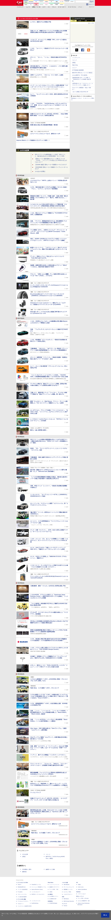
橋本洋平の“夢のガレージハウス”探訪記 (82, 72)
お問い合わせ (32, 907)
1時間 (73, 20)
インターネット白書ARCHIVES (25, 901)
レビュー (74, 67)
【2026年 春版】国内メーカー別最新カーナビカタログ (51, 159)
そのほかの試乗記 (40, 166)
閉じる (105, 915)
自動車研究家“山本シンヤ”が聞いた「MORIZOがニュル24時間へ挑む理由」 (81, 79)
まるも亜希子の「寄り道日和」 (80, 75)
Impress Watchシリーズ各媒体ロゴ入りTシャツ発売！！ (33, 140)
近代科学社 (50, 896)
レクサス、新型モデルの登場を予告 (40, 22)
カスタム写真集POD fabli (84, 896)
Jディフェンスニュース (69, 882)
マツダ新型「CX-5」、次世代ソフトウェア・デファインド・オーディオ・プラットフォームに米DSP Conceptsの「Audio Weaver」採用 (48, 226)
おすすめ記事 (24, 145)
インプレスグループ (77, 907)
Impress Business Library (37, 884)
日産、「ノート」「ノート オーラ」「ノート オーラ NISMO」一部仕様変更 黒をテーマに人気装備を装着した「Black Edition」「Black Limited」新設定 (49, 707)
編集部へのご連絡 (50, 907)
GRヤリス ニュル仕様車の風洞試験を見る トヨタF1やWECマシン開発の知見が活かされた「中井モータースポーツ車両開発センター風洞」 (49, 436)
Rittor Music (50, 877)
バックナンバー (76, 57)
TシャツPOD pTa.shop (83, 893)
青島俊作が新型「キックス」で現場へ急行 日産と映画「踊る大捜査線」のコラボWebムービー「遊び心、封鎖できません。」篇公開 (49, 192)
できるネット (21, 898)
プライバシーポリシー (61, 907)
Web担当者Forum (22, 882)
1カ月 (92, 20)
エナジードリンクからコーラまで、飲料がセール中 (45, 133)
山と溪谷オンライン (53, 891)
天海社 (79, 879)
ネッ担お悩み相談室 (22, 892)
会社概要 (69, 907)
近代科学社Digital (53, 898)
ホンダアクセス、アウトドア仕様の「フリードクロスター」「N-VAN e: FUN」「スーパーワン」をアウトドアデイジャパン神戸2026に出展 (49, 407)
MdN (63, 892)
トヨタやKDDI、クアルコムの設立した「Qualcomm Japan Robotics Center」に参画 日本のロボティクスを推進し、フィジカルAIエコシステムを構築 (49, 591)
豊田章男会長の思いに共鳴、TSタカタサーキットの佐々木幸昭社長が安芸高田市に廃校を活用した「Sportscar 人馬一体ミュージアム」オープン (49, 806)
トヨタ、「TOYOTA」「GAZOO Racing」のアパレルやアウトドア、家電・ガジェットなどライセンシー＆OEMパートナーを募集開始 (48, 105)
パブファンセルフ (82, 889)
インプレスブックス (36, 896)
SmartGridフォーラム (36, 879)
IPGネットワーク (80, 891)
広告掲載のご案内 (41, 907)
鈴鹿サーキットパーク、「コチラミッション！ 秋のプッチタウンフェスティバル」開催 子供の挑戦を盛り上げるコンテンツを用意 (48, 244)
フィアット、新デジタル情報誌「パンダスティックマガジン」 (48, 750)
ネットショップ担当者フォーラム (39, 882)
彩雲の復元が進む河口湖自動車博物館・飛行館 (44, 125)
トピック (74, 60)
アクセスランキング (79, 18)
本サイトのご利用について (22, 907)
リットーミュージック (54, 879)
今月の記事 (25, 849)
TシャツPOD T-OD (53, 884)
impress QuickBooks (82, 884)
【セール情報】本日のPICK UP (80, 91)
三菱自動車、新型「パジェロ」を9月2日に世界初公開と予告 (48, 581)
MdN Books (66, 894)
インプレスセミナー (36, 887)
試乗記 (74, 62)
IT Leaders (20, 887)
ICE (77, 877)
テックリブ (64, 898)
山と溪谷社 (50, 889)
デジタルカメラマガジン (23, 896)
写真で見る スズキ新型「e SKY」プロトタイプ (44, 683)
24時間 (79, 20)
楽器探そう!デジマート (54, 882)
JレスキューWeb (67, 887)
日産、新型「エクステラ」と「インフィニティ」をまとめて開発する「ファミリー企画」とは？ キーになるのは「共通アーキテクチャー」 (49, 742)
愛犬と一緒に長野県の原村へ (38, 425)
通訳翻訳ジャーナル (68, 884)
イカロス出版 (65, 877)
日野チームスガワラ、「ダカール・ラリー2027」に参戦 (46, 75)
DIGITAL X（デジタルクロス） (38, 889)
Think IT (19, 879)
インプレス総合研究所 (22, 884)
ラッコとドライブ (35, 787)
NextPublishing (35, 898)
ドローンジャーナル (22, 889)
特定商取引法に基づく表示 (89, 907)
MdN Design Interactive (69, 896)
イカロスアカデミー (68, 889)
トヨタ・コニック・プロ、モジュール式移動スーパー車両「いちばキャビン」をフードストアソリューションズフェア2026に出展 (49, 535)
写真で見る (75, 65)
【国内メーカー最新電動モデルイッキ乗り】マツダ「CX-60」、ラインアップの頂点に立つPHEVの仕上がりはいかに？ (51, 155)
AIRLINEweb (66, 879)
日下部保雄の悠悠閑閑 (78, 70)
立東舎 (50, 887)
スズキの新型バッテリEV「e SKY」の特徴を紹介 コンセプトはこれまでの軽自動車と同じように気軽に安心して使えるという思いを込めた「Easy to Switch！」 (49, 691)
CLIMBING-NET (52, 894)
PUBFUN (78, 887)
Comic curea (80, 882)
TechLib (65, 900)
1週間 (86, 20)
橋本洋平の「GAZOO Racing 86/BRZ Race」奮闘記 (55, 852)
